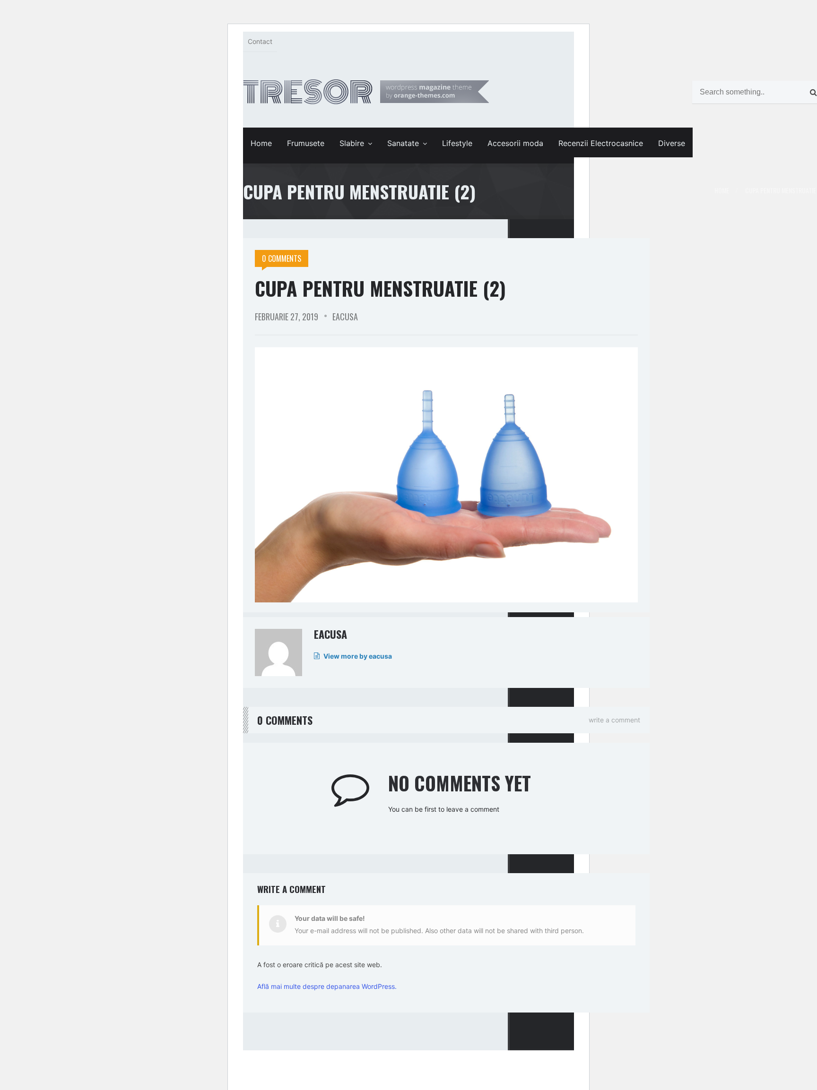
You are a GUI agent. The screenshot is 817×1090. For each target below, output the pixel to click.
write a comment (614, 720)
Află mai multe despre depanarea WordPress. (327, 986)
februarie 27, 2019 (286, 316)
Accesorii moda (515, 143)
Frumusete (305, 143)
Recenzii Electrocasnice (600, 143)
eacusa (345, 316)
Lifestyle (457, 143)
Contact (260, 41)
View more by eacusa (357, 656)
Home (261, 143)
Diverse (671, 143)
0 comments (281, 258)
